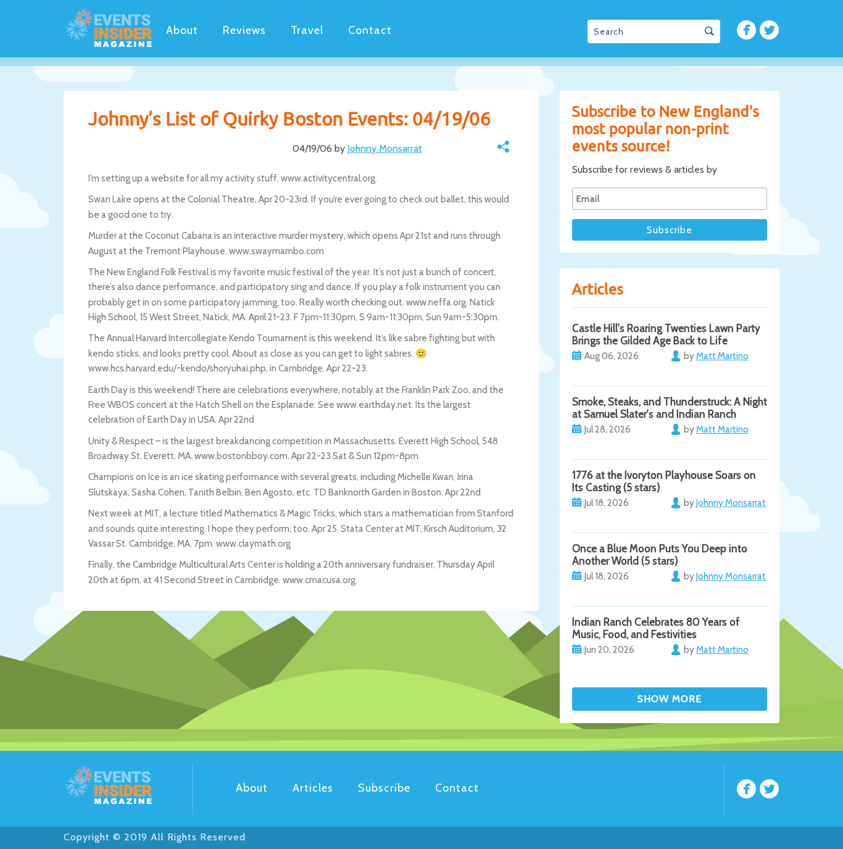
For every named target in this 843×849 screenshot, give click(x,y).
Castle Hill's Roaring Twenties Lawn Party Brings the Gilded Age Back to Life (666, 334)
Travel (307, 30)
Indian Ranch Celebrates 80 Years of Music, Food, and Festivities (656, 628)
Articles (313, 788)
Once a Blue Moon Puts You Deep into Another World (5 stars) (659, 554)
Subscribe (384, 788)
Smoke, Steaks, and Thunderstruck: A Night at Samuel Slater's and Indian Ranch (669, 408)
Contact (370, 30)
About (182, 30)
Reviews (244, 30)
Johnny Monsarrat (384, 148)
